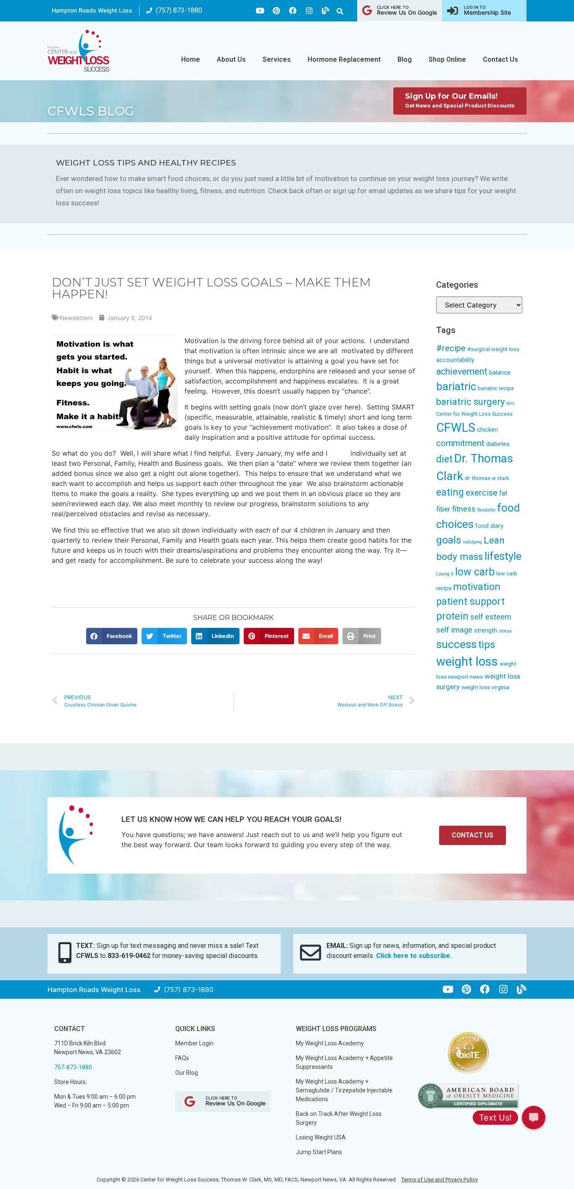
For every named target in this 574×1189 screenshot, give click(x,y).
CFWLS (455, 427)
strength (485, 630)
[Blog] (325, 10)
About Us (231, 59)
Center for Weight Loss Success (474, 414)
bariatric (456, 386)
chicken (487, 429)
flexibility (486, 510)
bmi (510, 403)
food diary (489, 525)
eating (450, 492)
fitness (464, 509)
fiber (443, 509)
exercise (482, 493)
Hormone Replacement (344, 59)
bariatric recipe (496, 388)
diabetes (498, 444)
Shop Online (447, 59)
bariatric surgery (470, 401)
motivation (476, 587)
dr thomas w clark (487, 478)
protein (452, 616)
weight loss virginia (485, 687)
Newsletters (76, 317)
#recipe (451, 348)
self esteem (490, 616)
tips (486, 644)
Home (190, 59)
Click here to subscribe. (414, 956)
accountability (455, 360)
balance (500, 372)
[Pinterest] (276, 10)
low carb (475, 572)
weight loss (467, 661)
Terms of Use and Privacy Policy (439, 1179)
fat (503, 493)
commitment (460, 443)
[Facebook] (293, 10)
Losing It (444, 574)
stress (505, 631)
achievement (461, 371)
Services (277, 59)
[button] (340, 11)
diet (444, 459)
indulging (472, 542)
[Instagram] (309, 10)
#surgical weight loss (493, 349)
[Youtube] (260, 10)
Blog (405, 59)
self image (454, 630)
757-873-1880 (73, 1067)
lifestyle (502, 556)
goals (448, 540)
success (456, 644)
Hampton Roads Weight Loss (92, 10)
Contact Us (500, 59)
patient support (470, 601)
